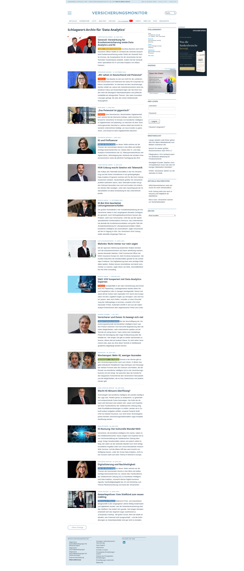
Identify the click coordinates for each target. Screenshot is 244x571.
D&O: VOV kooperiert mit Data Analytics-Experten (120, 280)
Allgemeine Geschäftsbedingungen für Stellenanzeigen (78, 553)
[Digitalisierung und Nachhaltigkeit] (82, 469)
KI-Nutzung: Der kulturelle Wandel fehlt (119, 428)
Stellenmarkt (125, 21)
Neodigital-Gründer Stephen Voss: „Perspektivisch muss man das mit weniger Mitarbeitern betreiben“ (162, 165)
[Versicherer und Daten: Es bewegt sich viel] (82, 323)
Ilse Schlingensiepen (106, 241)
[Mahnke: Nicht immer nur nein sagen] (82, 248)
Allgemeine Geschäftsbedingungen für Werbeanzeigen (78, 543)
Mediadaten (164, 21)
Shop (155, 21)
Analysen (102, 21)
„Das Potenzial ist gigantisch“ (114, 110)
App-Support (100, 545)
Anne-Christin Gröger (106, 388)
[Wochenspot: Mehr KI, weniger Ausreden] (82, 360)
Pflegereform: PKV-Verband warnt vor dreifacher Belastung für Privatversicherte (161, 156)
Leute (94, 21)
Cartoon (112, 21)
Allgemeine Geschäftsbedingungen (77, 548)
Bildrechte (99, 562)
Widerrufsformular (75, 560)
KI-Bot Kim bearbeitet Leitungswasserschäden (111, 204)
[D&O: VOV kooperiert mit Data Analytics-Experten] (82, 284)
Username (153, 106)
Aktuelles (73, 21)
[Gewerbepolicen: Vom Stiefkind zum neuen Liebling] (82, 499)
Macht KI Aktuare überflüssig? (114, 390)
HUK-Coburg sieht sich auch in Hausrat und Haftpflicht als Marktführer (160, 193)
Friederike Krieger (105, 72)
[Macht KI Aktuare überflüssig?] (82, 395)
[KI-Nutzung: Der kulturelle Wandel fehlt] (82, 434)
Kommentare (84, 21)
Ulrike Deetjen (103, 491)
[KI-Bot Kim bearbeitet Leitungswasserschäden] (82, 208)
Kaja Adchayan (103, 426)
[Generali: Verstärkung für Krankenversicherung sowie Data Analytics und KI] (82, 44)
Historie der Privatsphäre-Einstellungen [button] (105, 557)
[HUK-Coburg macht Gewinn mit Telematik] (82, 172)
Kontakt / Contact (102, 550)
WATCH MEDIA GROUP (122, 1)
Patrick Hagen (103, 200)
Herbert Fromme (104, 314)
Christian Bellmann (105, 37)
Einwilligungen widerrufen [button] (105, 560)
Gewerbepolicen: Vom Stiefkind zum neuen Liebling (121, 495)
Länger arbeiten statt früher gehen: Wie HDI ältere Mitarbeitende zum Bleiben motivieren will (162, 142)
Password (152, 113)
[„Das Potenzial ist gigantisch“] (82, 115)
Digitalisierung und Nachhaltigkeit (116, 464)
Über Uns (147, 21)
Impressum (100, 547)
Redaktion (102, 352)
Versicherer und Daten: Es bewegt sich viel (120, 317)
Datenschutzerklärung (76, 557)
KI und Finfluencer (108, 140)
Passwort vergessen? (157, 127)
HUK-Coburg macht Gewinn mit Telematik (120, 167)
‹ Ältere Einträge (77, 527)
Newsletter (162, 1)
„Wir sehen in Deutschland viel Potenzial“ (120, 74)
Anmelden (172, 1)
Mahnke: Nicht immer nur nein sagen (118, 243)
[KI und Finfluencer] (82, 145)
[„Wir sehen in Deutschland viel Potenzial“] (82, 79)
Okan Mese (101, 107)
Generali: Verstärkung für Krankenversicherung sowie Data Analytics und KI (116, 42)
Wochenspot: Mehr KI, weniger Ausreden (119, 355)
